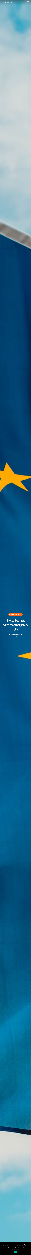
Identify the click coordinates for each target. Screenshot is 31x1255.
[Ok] (29, 1248)
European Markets (15, 614)
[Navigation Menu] (28, 2)
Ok (15, 1252)
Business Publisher (15, 634)
